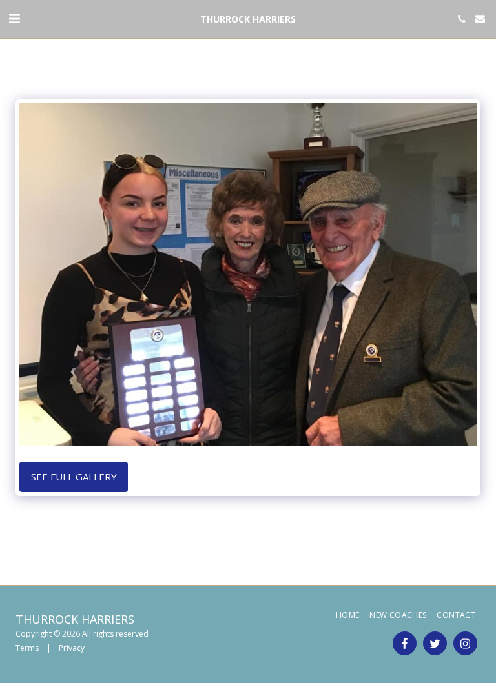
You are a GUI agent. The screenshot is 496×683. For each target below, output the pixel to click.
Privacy (72, 647)
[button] (14, 18)
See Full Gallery (74, 476)
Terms (27, 647)
